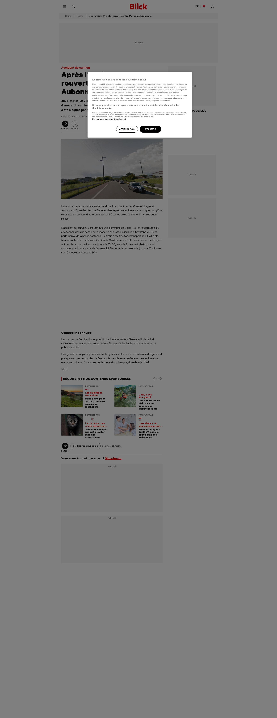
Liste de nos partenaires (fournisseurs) (109, 119)
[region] (140, 105)
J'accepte (150, 129)
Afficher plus (126, 129)
